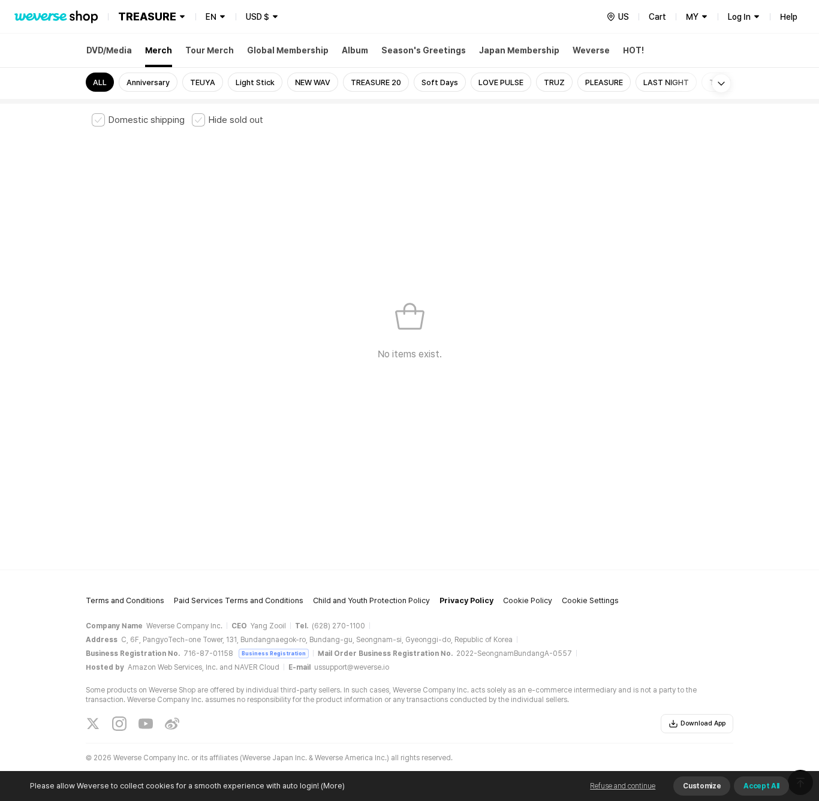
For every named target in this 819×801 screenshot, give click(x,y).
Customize (702, 786)
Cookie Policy (527, 600)
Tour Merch (209, 50)
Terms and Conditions (125, 600)
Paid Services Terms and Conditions (238, 600)
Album (355, 50)
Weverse (591, 50)
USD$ (257, 17)
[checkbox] (138, 120)
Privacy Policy (466, 600)
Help (788, 17)
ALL (100, 82)
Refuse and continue (622, 786)
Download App (703, 723)
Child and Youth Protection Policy (371, 600)
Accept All (761, 786)
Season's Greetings (423, 50)
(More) (333, 785)
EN (211, 17)
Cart (657, 17)
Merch (158, 50)
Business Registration (274, 653)
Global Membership (288, 50)
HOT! (633, 50)
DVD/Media (109, 50)
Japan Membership (519, 50)
